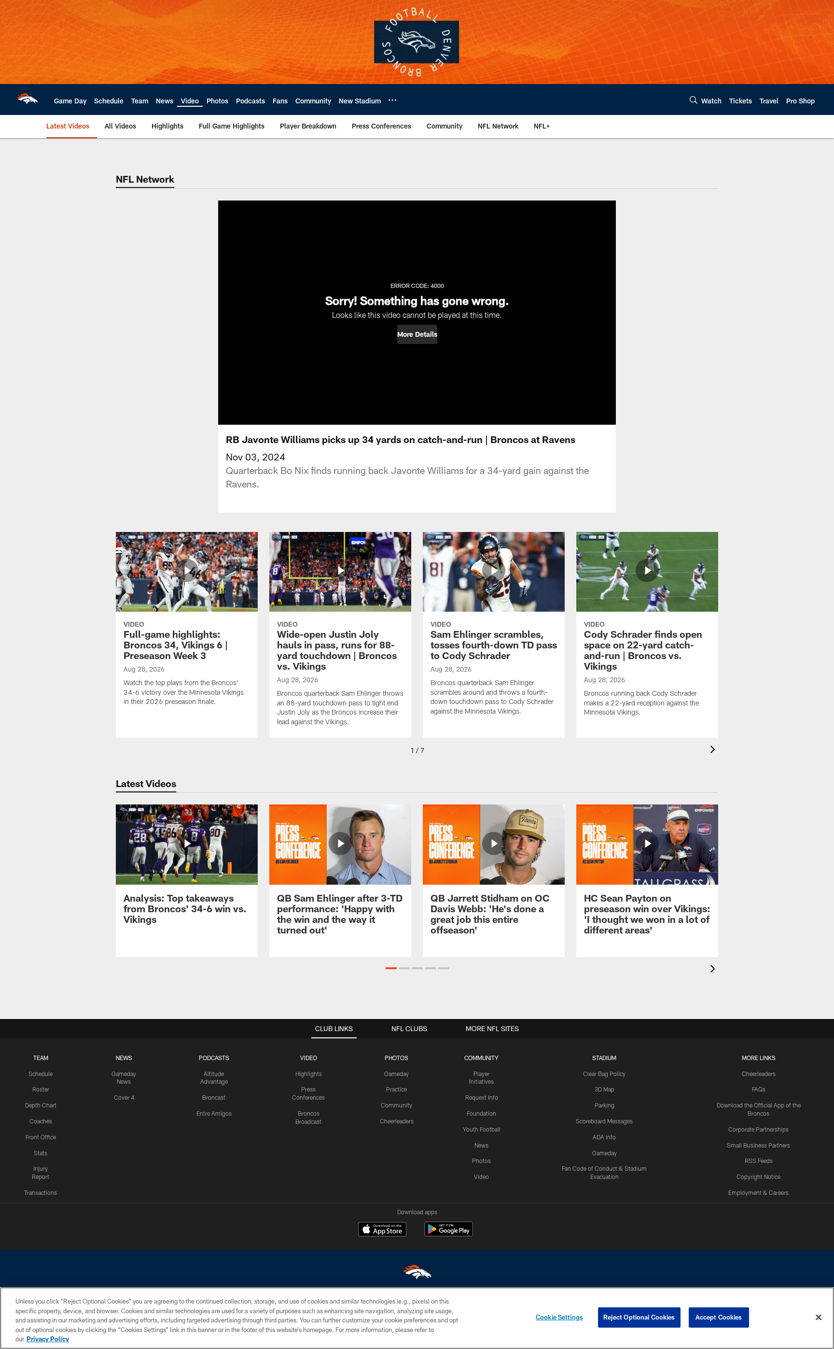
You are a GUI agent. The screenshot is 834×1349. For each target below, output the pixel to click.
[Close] (818, 1317)
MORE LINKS (759, 1057)
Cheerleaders (397, 1121)
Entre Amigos (214, 1113)
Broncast (213, 1097)
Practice (396, 1089)
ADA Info (604, 1137)
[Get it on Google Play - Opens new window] (449, 1234)
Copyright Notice (758, 1176)
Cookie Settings (559, 1317)
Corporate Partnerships (758, 1129)
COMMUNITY (481, 1057)
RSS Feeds (759, 1160)
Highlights (308, 1073)
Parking (604, 1105)
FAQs (758, 1089)
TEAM (40, 1057)
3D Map (604, 1089)
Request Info (481, 1097)
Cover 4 (124, 1097)
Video (481, 1176)
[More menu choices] (392, 100)
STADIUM (604, 1057)
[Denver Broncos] (417, 1274)
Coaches (40, 1121)
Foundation (481, 1113)
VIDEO (308, 1057)
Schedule (40, 1073)
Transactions (40, 1192)
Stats (40, 1152)
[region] (417, 1318)
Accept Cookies (718, 1317)
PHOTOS (396, 1057)
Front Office (41, 1137)
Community (396, 1105)
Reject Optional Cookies (639, 1317)
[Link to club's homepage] (27, 99)
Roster (40, 1089)
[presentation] (714, 751)
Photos (481, 1160)
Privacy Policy (48, 1339)
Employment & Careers (758, 1192)
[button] (417, 334)
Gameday (396, 1073)
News (481, 1145)
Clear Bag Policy (604, 1073)
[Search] (693, 99)
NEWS (124, 1057)
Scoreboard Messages (604, 1121)
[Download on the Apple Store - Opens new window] (382, 1230)
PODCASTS (214, 1057)
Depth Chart (40, 1105)
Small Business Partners (758, 1145)
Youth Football (481, 1129)
